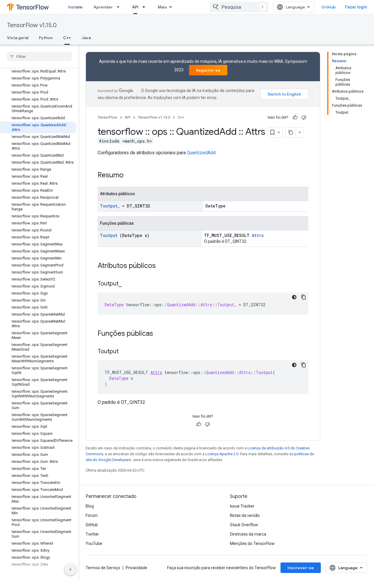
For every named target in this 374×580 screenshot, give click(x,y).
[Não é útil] (303, 117)
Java (86, 37)
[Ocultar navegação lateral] (70, 569)
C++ (67, 37)
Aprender (103, 7)
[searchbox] (39, 56)
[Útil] (295, 117)
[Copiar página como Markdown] (290, 132)
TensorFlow (107, 117)
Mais (162, 7)
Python (46, 37)
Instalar (75, 7)
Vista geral (17, 37)
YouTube (94, 543)
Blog (90, 506)
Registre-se (208, 70)
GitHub (328, 7)
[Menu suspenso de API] (145, 7)
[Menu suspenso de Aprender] (120, 7)
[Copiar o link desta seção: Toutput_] (127, 284)
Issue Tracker (242, 506)
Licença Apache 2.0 (221, 454)
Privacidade (136, 567)
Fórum (92, 515)
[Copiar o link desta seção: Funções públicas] (161, 333)
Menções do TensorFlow (252, 543)
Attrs (258, 235)
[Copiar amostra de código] (303, 297)
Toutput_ (110, 206)
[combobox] (239, 7)
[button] (38, 571)
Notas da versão (245, 515)
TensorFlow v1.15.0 (32, 25)
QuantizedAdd (201, 152)
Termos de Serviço (103, 567)
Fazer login (356, 7)
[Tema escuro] (294, 297)
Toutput (108, 235)
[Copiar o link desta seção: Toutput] (124, 351)
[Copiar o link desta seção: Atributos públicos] (163, 266)
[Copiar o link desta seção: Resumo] (131, 175)
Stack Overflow (244, 524)
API (135, 7)
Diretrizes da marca (248, 534)
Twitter (92, 534)
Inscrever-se (301, 567)
